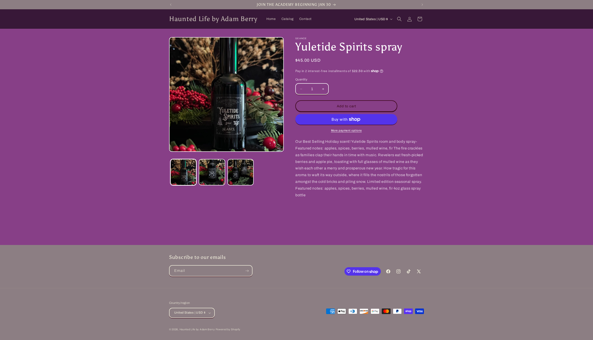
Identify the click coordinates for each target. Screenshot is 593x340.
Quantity (301, 79)
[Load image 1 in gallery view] (183, 172)
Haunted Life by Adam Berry (198, 329)
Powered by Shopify (228, 329)
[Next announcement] (422, 4)
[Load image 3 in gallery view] (240, 172)
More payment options (346, 130)
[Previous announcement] (171, 4)
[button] (399, 19)
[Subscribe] (247, 270)
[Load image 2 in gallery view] (212, 172)
